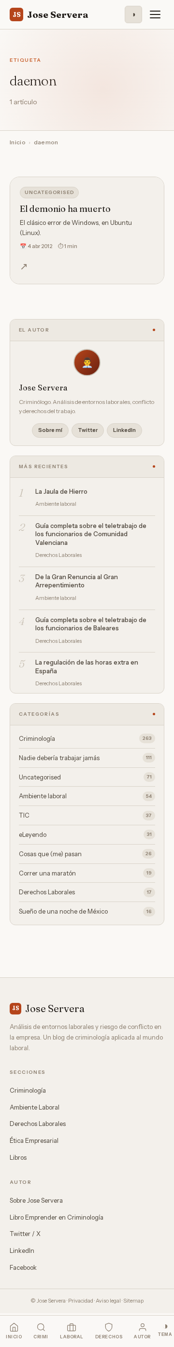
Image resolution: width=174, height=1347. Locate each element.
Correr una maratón (85, 873)
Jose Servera (50, 14)
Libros (18, 1157)
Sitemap (133, 1300)
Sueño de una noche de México (85, 911)
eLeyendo (85, 834)
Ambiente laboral (85, 796)
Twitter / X (25, 1233)
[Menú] (155, 14)
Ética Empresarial (34, 1140)
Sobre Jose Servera (36, 1200)
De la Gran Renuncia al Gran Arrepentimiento (76, 581)
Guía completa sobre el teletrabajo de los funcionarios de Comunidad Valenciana (90, 534)
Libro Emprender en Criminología (56, 1217)
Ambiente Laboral (34, 1107)
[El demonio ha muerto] (87, 230)
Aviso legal (108, 1300)
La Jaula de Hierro (61, 491)
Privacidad (80, 1300)
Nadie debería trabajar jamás (85, 758)
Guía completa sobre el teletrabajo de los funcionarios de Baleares (90, 624)
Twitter (88, 430)
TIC (85, 815)
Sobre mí (50, 430)
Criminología (85, 738)
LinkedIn (124, 430)
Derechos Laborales (85, 892)
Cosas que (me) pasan (85, 854)
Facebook (23, 1267)
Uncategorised (49, 192)
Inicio (18, 142)
